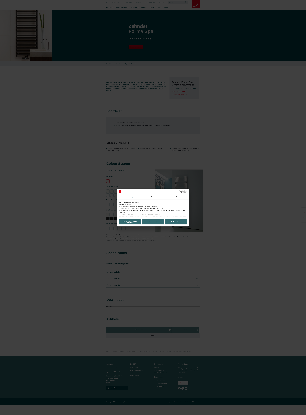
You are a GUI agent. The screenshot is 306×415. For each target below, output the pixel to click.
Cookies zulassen (176, 222)
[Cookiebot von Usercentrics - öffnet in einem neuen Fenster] (180, 191)
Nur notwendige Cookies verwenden (130, 221)
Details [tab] (153, 197)
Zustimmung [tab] (129, 197)
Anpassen (152, 222)
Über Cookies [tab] (177, 197)
